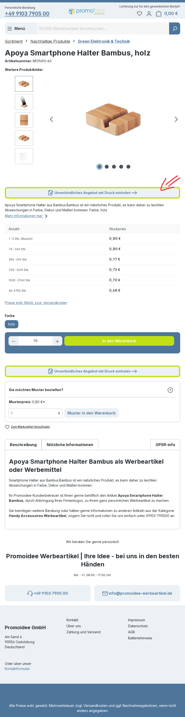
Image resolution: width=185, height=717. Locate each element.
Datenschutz (138, 626)
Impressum (136, 620)
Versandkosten (96, 705)
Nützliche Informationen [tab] (70, 444)
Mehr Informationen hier (24, 216)
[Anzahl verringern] (13, 341)
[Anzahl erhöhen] (58, 341)
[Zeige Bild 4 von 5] (121, 167)
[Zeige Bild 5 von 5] (128, 167)
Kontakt (72, 620)
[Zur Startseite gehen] (87, 11)
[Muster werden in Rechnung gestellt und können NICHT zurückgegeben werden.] (170, 390)
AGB (131, 632)
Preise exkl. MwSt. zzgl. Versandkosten (36, 303)
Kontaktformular (17, 669)
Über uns (73, 626)
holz (11, 324)
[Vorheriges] (51, 119)
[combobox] (103, 28)
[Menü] (16, 28)
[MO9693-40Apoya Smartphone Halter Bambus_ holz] (114, 119)
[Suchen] (174, 28)
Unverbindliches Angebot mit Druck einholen (92, 193)
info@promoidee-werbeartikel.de (140, 593)
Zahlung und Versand (83, 632)
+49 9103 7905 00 (27, 14)
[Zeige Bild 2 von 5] (107, 167)
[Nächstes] (176, 119)
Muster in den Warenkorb (91, 413)
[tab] (23, 444)
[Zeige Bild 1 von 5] (99, 167)
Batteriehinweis (140, 638)
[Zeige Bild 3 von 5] (114, 167)
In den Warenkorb (119, 340)
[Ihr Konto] (149, 13)
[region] (92, 119)
